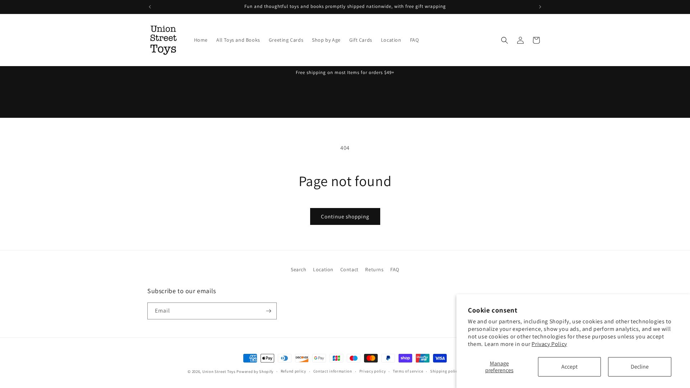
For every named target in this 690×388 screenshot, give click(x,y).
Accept (569, 366)
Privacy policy (372, 371)
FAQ (394, 269)
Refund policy (293, 371)
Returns (374, 269)
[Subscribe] (268, 310)
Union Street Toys (219, 371)
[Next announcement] (540, 7)
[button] (504, 40)
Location (323, 269)
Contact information (332, 371)
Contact (349, 269)
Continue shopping (345, 216)
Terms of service (408, 371)
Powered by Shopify (254, 371)
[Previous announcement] (150, 7)
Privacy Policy (549, 344)
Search (299, 269)
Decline (640, 366)
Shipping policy (445, 371)
